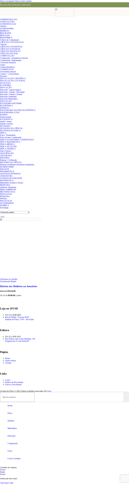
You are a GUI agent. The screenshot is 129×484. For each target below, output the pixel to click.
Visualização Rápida (8, 281)
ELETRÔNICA (6, 106)
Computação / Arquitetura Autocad (14, 58)
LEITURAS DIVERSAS (10, 174)
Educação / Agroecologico (10, 90)
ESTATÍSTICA (6, 119)
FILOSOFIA (5, 126)
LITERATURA (6, 176)
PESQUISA (5, 196)
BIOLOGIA (5, 35)
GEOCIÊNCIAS (7, 153)
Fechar (2, 470)
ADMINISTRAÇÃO (8, 19)
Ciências (3, 44)
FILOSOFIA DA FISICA (10, 131)
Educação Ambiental (8, 96)
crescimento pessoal (8, 72)
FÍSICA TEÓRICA (8, 149)
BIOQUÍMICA (6, 38)
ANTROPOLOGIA (8, 24)
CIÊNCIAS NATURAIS (10, 49)
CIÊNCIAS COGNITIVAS (11, 47)
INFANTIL (4, 169)
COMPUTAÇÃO (7, 56)
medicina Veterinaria (8, 187)
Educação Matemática (9, 99)
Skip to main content (23, 1)
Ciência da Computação (9, 40)
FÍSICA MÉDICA (7, 144)
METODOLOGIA (7, 192)
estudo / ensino (6, 121)
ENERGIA (4, 108)
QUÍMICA (4, 205)
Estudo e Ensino (6, 124)
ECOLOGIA (5, 83)
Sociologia (4, 208)
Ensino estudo (5, 117)
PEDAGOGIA (6, 194)
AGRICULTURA (7, 22)
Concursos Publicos (8, 62)
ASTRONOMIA (7, 28)
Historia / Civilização (8, 160)
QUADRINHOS (7, 203)
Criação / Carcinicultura (9, 74)
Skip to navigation (7, 1)
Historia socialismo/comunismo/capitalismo (17, 165)
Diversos (3, 76)
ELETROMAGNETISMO (11, 103)
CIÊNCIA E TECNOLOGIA (12, 42)
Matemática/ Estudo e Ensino (11, 183)
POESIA (3, 199)
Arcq (49, 391)
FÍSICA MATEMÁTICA (10, 142)
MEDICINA (5, 185)
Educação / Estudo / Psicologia (12, 92)
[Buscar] (126, 397)
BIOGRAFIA (5, 33)
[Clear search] (121, 397)
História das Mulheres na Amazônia (18, 286)
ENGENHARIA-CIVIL (10, 112)
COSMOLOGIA (7, 69)
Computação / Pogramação (10, 60)
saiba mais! (26, 5)
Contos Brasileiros (7, 67)
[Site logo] (64, 16)
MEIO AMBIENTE (8, 189)
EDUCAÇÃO (6, 87)
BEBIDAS (4, 31)
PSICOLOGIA (6, 201)
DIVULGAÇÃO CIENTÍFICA (13, 78)
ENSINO (4, 115)
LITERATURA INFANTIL (11, 178)
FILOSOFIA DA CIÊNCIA (11, 128)
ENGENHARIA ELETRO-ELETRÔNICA (18, 110)
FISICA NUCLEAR (8, 146)
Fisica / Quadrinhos (7, 135)
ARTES (3, 26)
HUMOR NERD (7, 167)
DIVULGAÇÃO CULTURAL (12, 81)
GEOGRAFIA (6, 155)
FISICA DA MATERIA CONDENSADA (17, 140)
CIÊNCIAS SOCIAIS (9, 53)
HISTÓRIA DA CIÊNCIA (11, 162)
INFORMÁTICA (7, 171)
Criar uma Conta (6, 483)
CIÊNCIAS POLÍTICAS (10, 51)
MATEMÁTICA (7, 180)
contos (2, 65)
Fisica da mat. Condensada (10, 137)
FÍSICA (3, 133)
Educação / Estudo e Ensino (11, 94)
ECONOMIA (5, 85)
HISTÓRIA (5, 158)
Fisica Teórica (5, 151)
